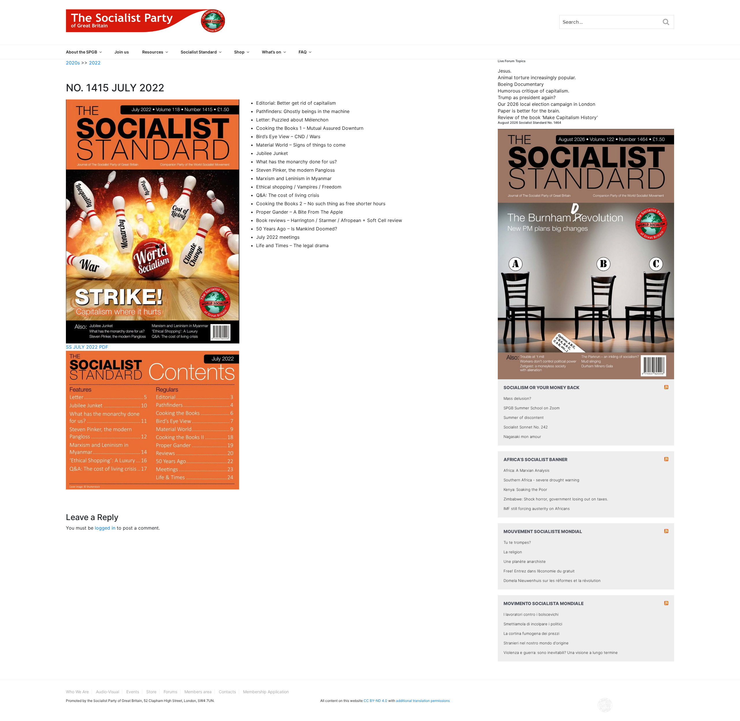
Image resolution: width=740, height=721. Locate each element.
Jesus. (504, 71)
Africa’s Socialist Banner (535, 459)
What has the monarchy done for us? (296, 161)
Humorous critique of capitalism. (533, 91)
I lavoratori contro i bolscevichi (531, 614)
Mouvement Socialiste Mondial (543, 531)
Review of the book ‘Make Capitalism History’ (548, 117)
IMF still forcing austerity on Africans (537, 508)
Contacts (227, 691)
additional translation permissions (423, 700)
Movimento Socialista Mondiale (544, 603)
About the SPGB (81, 51)
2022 (95, 63)
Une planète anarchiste (525, 561)
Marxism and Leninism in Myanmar (294, 178)
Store (151, 691)
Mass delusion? (517, 398)
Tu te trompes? (517, 542)
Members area (198, 691)
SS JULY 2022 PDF (87, 347)
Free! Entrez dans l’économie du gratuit (539, 571)
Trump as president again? (527, 97)
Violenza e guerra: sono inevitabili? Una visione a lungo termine (561, 652)
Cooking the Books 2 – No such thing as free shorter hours (320, 203)
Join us (121, 51)
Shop (239, 51)
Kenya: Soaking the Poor (525, 489)
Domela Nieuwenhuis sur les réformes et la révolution (552, 580)
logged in (105, 528)
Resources (152, 51)
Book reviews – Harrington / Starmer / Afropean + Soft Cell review (329, 220)
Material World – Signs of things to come (300, 145)
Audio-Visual (107, 691)
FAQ (303, 51)
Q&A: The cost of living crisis (287, 195)
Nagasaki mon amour (522, 436)
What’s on (271, 51)
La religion (513, 552)
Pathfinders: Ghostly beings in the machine (302, 111)
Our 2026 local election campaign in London (546, 104)
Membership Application (266, 691)
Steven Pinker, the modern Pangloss (295, 170)
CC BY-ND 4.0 (375, 700)
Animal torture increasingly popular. (537, 77)
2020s (73, 63)
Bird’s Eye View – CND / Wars (288, 136)
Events (132, 691)
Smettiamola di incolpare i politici (533, 624)
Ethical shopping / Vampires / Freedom (298, 187)
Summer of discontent (524, 417)
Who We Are (77, 691)
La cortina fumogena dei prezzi (531, 633)
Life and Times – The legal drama (292, 245)
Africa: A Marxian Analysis (527, 470)
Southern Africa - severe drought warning (541, 480)
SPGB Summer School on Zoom (532, 408)
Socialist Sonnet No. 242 (526, 427)
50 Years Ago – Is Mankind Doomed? (296, 229)
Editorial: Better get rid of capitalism (296, 103)
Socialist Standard (199, 51)
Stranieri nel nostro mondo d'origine (536, 643)
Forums (170, 691)
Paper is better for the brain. (529, 111)
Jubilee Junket (272, 153)
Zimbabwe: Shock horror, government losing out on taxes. (556, 499)
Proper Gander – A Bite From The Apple (299, 212)
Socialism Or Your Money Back (542, 387)
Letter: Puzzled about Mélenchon (292, 120)
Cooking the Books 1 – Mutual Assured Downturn (309, 128)
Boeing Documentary (521, 84)
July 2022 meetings (277, 237)
